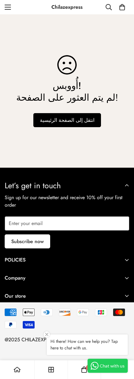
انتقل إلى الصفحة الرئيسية (67, 120)
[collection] (51, 370)
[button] (122, 7)
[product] (17, 369)
